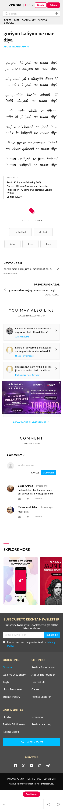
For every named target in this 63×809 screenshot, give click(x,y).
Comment (48, 472)
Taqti (6, 682)
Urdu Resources (12, 689)
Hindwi (7, 717)
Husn (48, 243)
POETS (7, 20)
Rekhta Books (11, 731)
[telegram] (48, 765)
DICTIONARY (29, 20)
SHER (16, 20)
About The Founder (43, 674)
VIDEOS (42, 20)
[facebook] (15, 765)
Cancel (35, 472)
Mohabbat (20, 232)
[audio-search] (56, 13)
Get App (53, 5)
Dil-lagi (43, 232)
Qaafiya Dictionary (14, 674)
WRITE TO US (35, 741)
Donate (40, 5)
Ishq (12, 243)
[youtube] (31, 765)
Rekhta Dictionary (14, 724)
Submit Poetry (11, 696)
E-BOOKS (9, 22)
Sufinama (37, 717)
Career (35, 689)
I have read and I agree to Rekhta (31, 643)
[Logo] (15, 5)
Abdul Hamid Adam (16, 47)
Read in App (31, 794)
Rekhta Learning (41, 724)
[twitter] (23, 765)
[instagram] (40, 765)
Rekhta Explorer (41, 696)
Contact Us (38, 682)
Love (30, 243)
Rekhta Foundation (43, 667)
